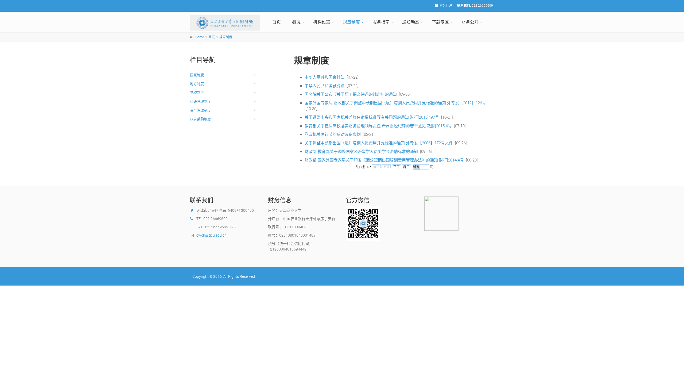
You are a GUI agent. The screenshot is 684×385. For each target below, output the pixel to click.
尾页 (406, 166)
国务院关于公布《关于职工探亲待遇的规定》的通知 (351, 94)
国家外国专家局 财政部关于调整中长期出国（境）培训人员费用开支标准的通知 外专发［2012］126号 (395, 103)
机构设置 (321, 22)
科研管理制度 (200, 101)
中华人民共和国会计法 (325, 77)
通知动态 (410, 22)
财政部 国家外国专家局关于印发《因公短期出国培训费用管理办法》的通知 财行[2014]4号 (384, 160)
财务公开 (470, 22)
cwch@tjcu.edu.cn (211, 235)
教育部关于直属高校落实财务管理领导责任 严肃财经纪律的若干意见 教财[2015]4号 (378, 126)
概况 (296, 22)
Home (199, 37)
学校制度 (197, 93)
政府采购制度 (200, 119)
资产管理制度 (200, 110)
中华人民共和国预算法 (325, 85)
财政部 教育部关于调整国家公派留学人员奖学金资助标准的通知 (361, 151)
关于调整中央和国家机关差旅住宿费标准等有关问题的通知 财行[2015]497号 (372, 117)
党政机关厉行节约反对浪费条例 (333, 134)
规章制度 (351, 22)
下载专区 (440, 22)
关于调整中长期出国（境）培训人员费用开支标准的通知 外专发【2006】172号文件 (379, 143)
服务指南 (381, 22)
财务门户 (446, 5)
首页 (276, 22)
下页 (396, 166)
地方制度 (197, 84)
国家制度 (197, 75)
